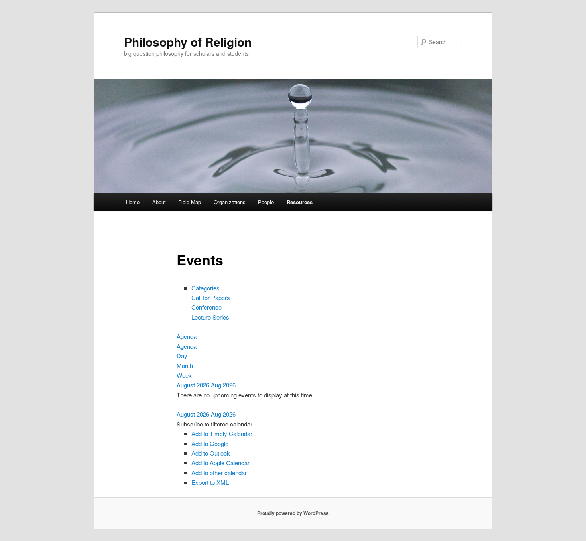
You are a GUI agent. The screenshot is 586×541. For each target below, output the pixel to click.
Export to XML (210, 482)
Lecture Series (210, 317)
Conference (206, 307)
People (266, 202)
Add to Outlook (210, 453)
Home (133, 202)
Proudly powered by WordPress (293, 513)
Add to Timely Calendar (221, 433)
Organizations (230, 202)
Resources (300, 202)
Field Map (189, 202)
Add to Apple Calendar (220, 462)
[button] (214, 424)
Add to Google (209, 443)
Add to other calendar (219, 472)
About (159, 202)
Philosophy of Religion (188, 41)
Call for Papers (210, 297)
